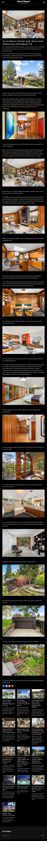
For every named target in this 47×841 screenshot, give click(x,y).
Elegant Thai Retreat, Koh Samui (8, 814)
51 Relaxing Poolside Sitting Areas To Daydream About (23, 702)
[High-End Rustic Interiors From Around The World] (8, 723)
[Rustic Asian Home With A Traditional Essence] (23, 723)
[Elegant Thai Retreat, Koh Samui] (8, 807)
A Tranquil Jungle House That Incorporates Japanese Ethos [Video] (37, 703)
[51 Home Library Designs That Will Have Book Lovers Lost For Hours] (38, 723)
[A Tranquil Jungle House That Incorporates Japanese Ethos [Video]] (38, 694)
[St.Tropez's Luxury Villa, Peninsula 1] (23, 780)
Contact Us (42, 835)
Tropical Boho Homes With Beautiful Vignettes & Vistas (8, 702)
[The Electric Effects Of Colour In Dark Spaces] (8, 780)
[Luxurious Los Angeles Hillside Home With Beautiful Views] (38, 751)
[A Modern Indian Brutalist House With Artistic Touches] (8, 751)
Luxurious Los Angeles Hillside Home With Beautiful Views (37, 760)
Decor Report (23, 1)
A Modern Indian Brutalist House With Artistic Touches (7, 760)
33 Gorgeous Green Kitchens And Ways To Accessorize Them (38, 788)
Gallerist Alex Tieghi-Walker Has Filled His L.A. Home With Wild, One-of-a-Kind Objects (23, 762)
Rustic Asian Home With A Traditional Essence (23, 731)
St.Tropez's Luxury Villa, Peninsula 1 (23, 787)
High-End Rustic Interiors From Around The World (8, 731)
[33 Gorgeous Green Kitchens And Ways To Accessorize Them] (38, 780)
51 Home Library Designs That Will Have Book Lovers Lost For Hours (37, 731)
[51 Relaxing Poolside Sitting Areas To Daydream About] (23, 694)
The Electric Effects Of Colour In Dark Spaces (8, 788)
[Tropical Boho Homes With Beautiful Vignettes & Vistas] (8, 694)
